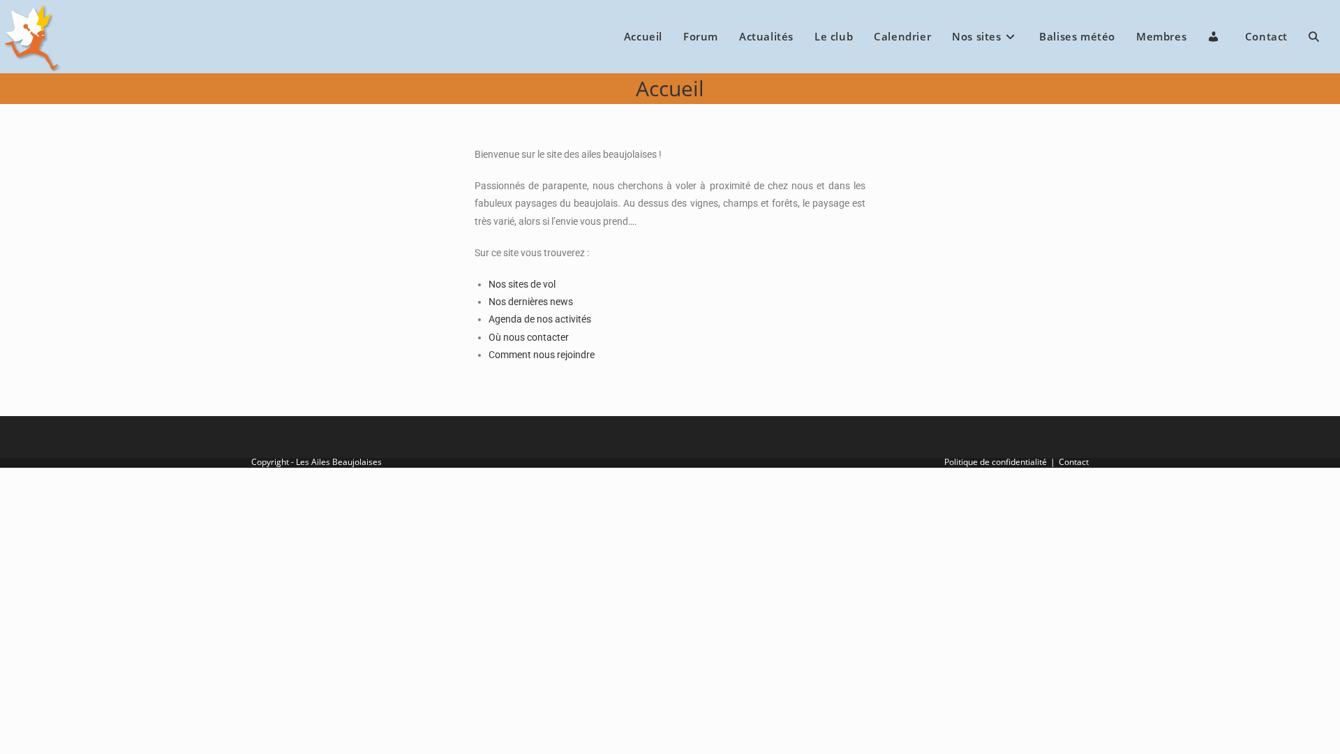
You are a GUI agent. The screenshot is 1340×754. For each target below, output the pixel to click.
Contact (1074, 462)
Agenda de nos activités (540, 319)
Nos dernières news (531, 301)
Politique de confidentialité (995, 462)
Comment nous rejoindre (542, 354)
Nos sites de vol (522, 284)
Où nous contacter (529, 337)
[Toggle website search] (1314, 36)
